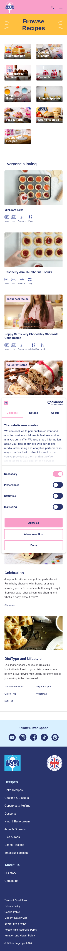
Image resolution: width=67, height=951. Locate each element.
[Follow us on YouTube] (12, 737)
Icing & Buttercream (17, 821)
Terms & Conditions (15, 900)
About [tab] (55, 413)
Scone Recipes (14, 845)
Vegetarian (41, 693)
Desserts (10, 813)
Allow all (33, 523)
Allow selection (33, 534)
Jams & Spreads (15, 829)
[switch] (58, 485)
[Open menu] (61, 7)
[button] (9, 7)
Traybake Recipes (16, 853)
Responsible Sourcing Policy (20, 929)
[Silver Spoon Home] (12, 763)
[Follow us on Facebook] (33, 737)
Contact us (11, 881)
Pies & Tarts (12, 837)
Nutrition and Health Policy (19, 935)
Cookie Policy (12, 912)
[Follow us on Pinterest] (55, 737)
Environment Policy (15, 923)
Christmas (9, 604)
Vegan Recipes (43, 686)
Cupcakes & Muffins (17, 805)
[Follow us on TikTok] (44, 737)
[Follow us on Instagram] (22, 737)
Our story (10, 873)
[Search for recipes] (52, 7)
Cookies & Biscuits (16, 798)
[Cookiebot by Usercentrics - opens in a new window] (48, 403)
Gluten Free (10, 693)
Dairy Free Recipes (14, 686)
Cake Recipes (13, 790)
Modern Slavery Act (15, 917)
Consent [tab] (12, 413)
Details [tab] (33, 413)
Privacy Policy (12, 906)
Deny (33, 545)
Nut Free (8, 700)
